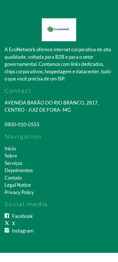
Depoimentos (19, 170)
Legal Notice (18, 185)
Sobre (11, 156)
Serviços (13, 163)
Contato (13, 178)
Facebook (22, 216)
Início (10, 148)
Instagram (23, 231)
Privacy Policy (19, 192)
